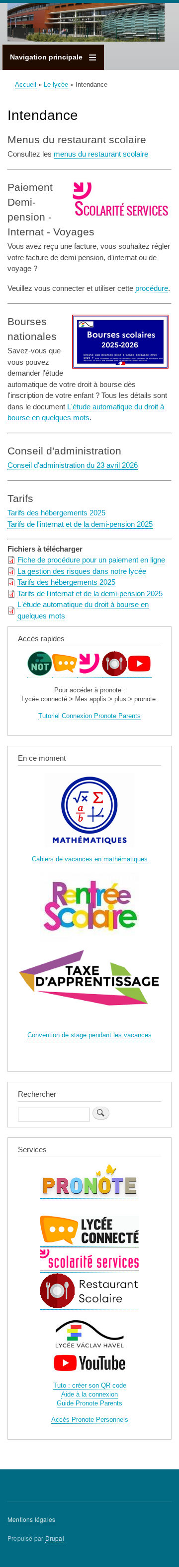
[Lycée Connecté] (64, 674)
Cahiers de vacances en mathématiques (90, 859)
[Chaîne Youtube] (139, 674)
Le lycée (56, 84)
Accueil (25, 84)
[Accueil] (86, 24)
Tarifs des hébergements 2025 (56, 512)
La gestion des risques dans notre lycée (81, 571)
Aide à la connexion (89, 1394)
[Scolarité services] (89, 674)
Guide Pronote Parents (89, 1403)
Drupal (54, 1538)
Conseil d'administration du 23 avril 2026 (72, 465)
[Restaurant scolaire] (114, 674)
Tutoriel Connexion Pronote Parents (89, 716)
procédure (151, 288)
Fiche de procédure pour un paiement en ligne (91, 560)
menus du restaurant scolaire (101, 154)
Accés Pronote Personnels (89, 1419)
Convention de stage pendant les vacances (89, 1035)
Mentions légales (31, 1519)
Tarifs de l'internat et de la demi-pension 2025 (80, 524)
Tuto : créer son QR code (89, 1385)
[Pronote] (39, 674)
